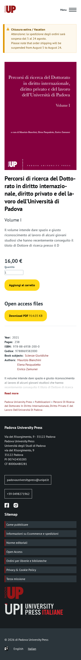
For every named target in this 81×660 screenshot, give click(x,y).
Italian (32, 649)
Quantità (10, 267)
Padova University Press (18, 402)
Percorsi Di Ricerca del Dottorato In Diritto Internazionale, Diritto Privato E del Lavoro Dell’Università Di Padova (39, 406)
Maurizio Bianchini (29, 360)
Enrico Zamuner (27, 369)
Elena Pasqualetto (29, 364)
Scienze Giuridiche (36, 355)
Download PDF (18, 316)
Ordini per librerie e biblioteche (26, 561)
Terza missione (15, 579)
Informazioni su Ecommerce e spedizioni (32, 533)
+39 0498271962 (18, 494)
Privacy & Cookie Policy (21, 570)
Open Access (14, 552)
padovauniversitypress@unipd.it (28, 480)
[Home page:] (10, 10)
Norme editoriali (16, 543)
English (18, 649)
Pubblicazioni (42, 402)
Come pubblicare (17, 524)
